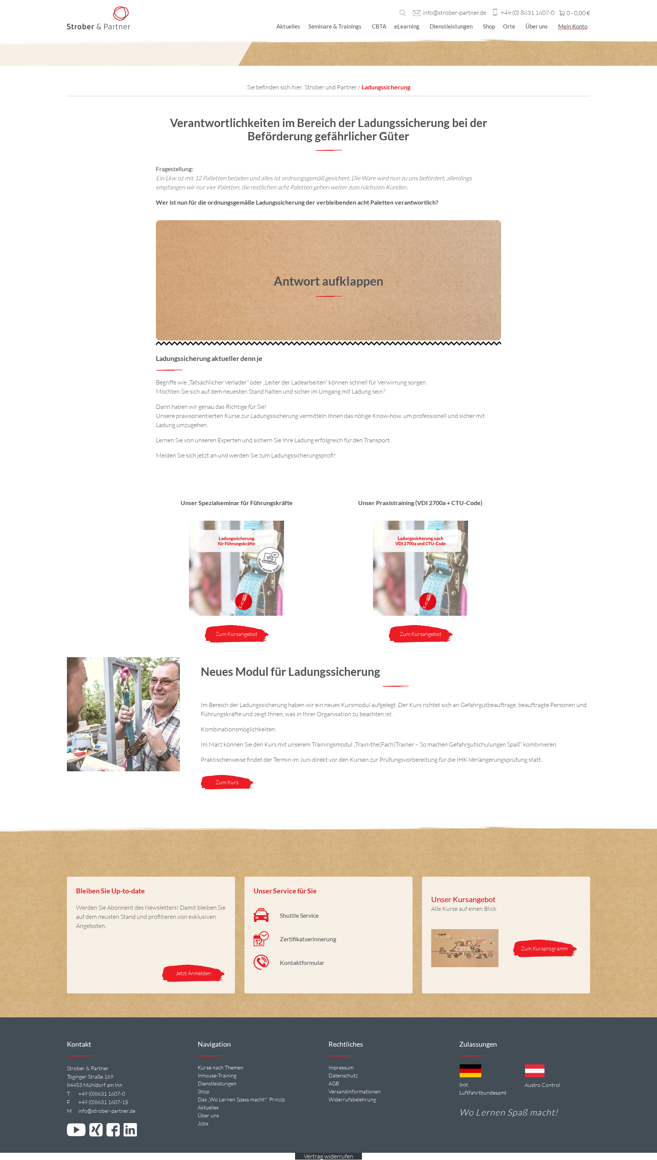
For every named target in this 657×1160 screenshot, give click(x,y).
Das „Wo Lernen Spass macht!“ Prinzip (241, 1099)
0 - (577, 13)
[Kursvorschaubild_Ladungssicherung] (420, 568)
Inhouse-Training (217, 1075)
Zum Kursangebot (236, 634)
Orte (509, 26)
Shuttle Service (299, 915)
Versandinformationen (354, 1091)
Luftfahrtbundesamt (482, 1092)
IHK (463, 1085)
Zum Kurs (227, 782)
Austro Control (542, 1085)
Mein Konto (572, 26)
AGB (333, 1083)
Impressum (341, 1067)
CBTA (379, 26)
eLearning (406, 26)
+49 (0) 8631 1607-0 (527, 13)
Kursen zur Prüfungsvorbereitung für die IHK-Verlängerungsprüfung (438, 759)
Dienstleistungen (451, 26)
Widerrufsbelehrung (352, 1099)
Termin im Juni (292, 759)
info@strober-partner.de (454, 13)
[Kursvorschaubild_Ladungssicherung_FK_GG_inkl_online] (236, 568)
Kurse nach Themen (220, 1067)
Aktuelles (288, 26)
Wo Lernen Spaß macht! (508, 1112)
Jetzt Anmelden (193, 973)
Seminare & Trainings (335, 26)
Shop (489, 26)
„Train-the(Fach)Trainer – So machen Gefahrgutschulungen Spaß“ (438, 744)
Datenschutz (343, 1075)
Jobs (203, 1123)
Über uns (536, 26)
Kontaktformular (302, 962)
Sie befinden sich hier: (276, 87)
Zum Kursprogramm (545, 948)
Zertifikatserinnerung (308, 938)
